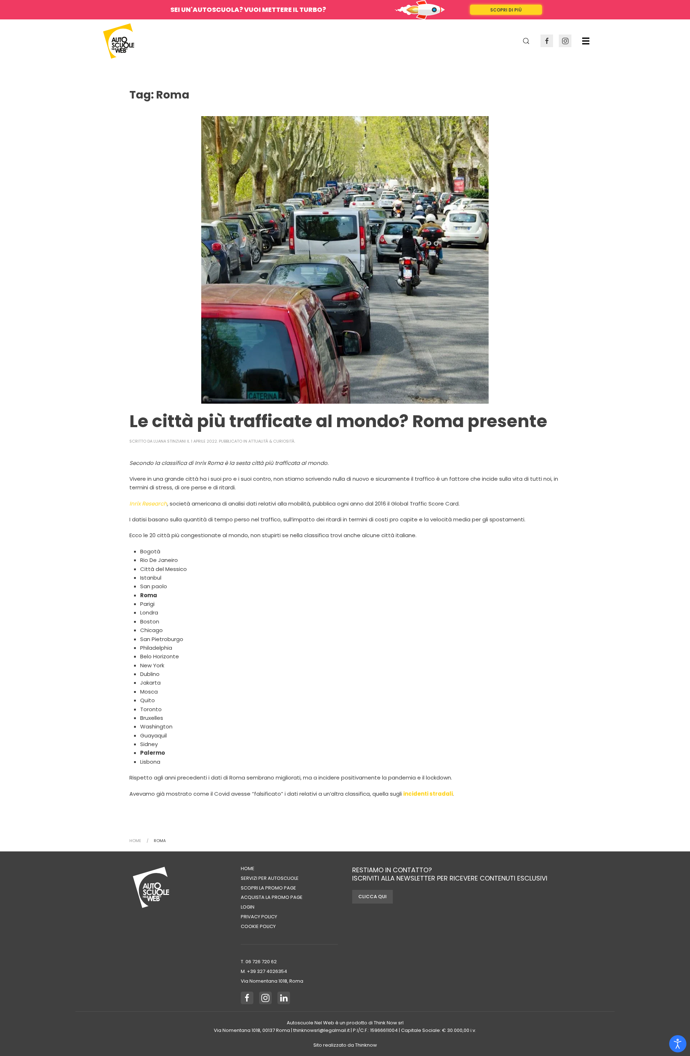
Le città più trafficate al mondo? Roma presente (338, 421)
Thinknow (366, 1045)
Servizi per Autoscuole (270, 878)
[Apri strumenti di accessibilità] (677, 1043)
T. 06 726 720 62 (259, 961)
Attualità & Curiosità (271, 441)
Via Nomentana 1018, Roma (272, 981)
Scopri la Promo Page (268, 887)
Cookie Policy (258, 926)
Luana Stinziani (169, 441)
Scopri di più (506, 10)
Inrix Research (148, 503)
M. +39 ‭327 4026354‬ (264, 971)
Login (247, 907)
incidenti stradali (428, 793)
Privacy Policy (259, 916)
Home (247, 868)
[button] (585, 41)
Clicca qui (372, 896)
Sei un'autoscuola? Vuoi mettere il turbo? (248, 9)
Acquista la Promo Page (272, 897)
